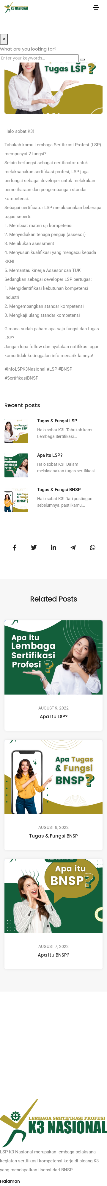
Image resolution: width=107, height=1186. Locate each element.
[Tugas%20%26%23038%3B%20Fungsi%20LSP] (14, 547)
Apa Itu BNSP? (53, 955)
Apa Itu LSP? (53, 716)
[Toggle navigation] (96, 7)
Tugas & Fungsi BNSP (53, 835)
